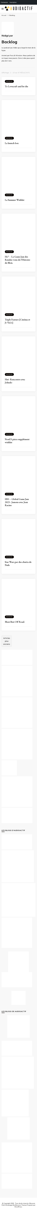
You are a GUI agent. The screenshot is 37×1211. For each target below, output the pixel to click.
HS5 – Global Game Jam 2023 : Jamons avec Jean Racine (17, 502)
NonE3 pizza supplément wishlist (17, 441)
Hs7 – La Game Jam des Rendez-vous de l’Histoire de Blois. (17, 259)
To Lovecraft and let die (16, 86)
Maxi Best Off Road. (15, 621)
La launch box (12, 143)
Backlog (9, 81)
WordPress (18, 1207)
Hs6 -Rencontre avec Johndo (15, 381)
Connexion (4, 2)
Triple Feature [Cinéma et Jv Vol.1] (17, 321)
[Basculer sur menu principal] (3, 8)
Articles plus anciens (6, 641)
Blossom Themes (21, 1205)
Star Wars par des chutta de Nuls (18, 563)
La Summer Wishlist (14, 199)
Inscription (13, 2)
